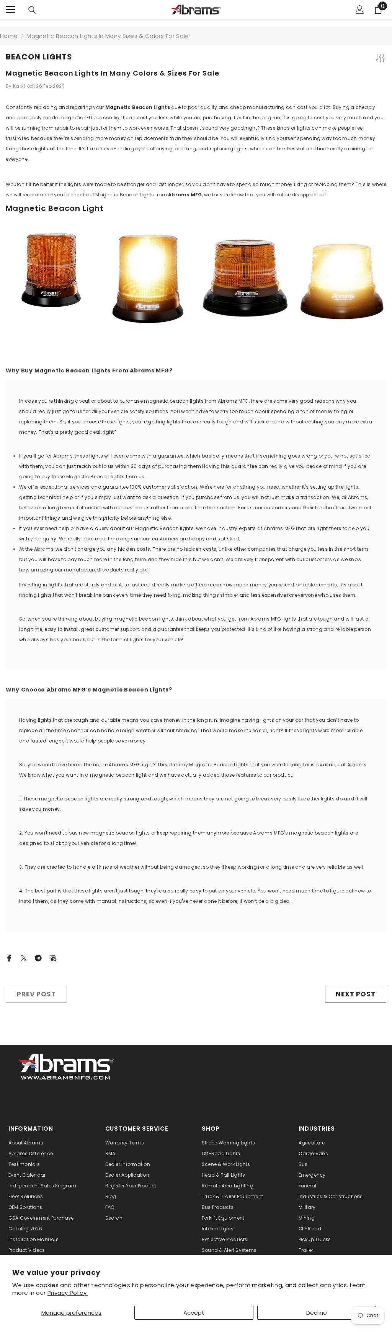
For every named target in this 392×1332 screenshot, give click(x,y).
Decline (316, 1313)
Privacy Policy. (67, 1293)
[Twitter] (23, 957)
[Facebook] (9, 957)
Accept (193, 1313)
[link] (67, 1065)
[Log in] (360, 9)
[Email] (52, 957)
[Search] (32, 10)
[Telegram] (38, 957)
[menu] (10, 9)
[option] (51, 275)
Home (9, 36)
